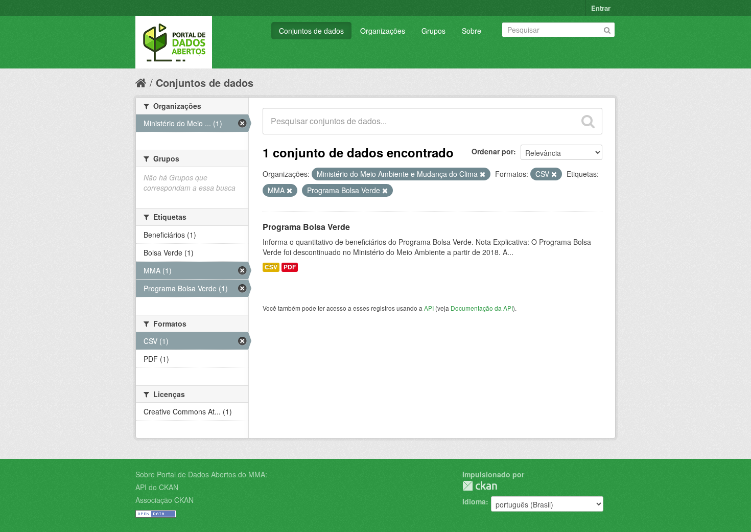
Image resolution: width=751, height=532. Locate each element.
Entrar (601, 8)
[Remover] (482, 174)
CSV (271, 267)
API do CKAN (156, 487)
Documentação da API (482, 308)
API (429, 308)
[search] (588, 121)
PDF (290, 267)
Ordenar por (492, 151)
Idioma (474, 501)
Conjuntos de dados (311, 31)
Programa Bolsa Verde (306, 227)
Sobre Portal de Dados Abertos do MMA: (201, 474)
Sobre (471, 31)
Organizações (382, 31)
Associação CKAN (164, 500)
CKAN (479, 485)
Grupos (433, 31)
